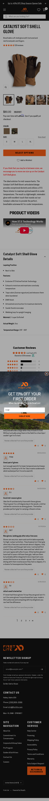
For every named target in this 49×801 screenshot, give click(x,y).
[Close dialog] (46, 373)
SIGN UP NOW (24, 416)
